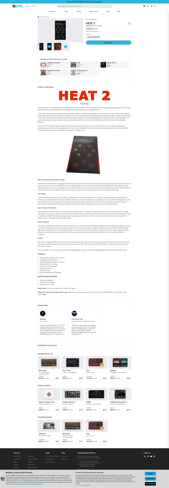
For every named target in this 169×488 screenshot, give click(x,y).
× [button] (167, 2)
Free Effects (31, 456)
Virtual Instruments (44, 372)
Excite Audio (49, 404)
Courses (30, 462)
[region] (84, 479)
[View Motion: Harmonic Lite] (49, 394)
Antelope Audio (97, 404)
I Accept (150, 473)
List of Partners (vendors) (83, 485)
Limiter (64, 372)
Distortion (42, 17)
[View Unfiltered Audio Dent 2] (120, 394)
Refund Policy (50, 462)
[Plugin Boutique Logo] (18, 6)
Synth (87, 372)
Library (33, 6)
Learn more (98, 2)
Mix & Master (42, 435)
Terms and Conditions (52, 456)
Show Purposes (150, 483)
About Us (64, 459)
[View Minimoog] (49, 362)
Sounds (16, 464)
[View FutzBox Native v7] (73, 394)
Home (28, 6)
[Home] (38, 17)
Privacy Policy (50, 459)
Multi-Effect (113, 372)
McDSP (71, 404)
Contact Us (65, 456)
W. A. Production (91, 19)
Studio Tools (17, 459)
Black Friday (31, 464)
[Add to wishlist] (129, 23)
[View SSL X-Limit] (73, 362)
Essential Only (150, 478)
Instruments (17, 456)
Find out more (82, 469)
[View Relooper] (120, 362)
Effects (16, 462)
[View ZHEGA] (96, 394)
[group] (49, 368)
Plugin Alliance (121, 404)
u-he (92, 372)
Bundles (16, 467)
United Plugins (122, 372)
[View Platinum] (49, 426)
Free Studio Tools (33, 459)
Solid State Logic (72, 372)
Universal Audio (44, 374)
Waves (49, 435)
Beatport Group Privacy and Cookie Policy (31, 484)
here (44, 294)
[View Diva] (96, 362)
